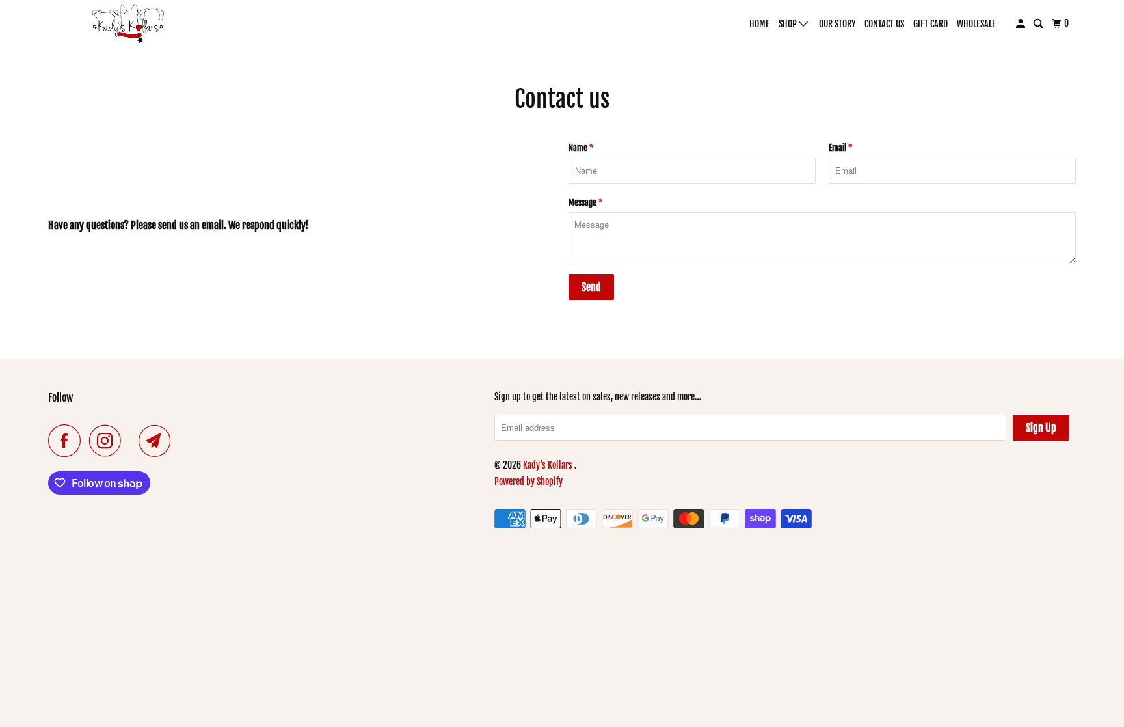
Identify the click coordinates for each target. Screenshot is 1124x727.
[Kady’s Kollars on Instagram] (108, 440)
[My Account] (1021, 23)
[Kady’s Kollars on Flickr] (133, 440)
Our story (837, 23)
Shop (789, 23)
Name (581, 148)
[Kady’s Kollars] (128, 23)
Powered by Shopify (528, 481)
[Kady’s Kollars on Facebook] (67, 440)
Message (586, 202)
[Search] (1039, 23)
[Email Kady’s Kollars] (158, 440)
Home (759, 23)
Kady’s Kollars (548, 465)
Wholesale (976, 23)
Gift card (930, 23)
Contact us (884, 23)
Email (841, 148)
